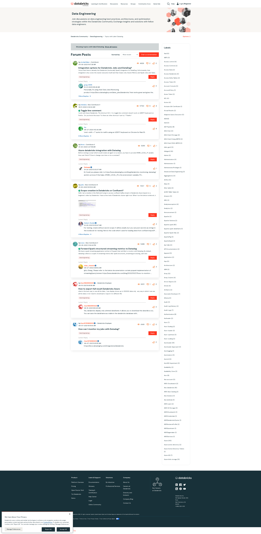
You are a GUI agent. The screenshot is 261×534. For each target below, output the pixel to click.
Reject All (48, 529)
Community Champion (148, 263)
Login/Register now (120, 278)
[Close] (69, 514)
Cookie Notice (47, 522)
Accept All (63, 529)
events (120, 265)
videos (132, 270)
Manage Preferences (13, 529)
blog (126, 270)
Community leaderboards (120, 263)
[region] (37, 522)
